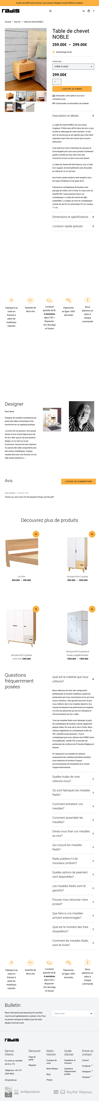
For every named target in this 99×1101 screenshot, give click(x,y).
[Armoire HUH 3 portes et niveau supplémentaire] (77, 628)
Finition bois (56, 61)
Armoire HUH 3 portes (21, 655)
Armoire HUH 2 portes (77, 576)
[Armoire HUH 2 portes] (77, 553)
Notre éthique (52, 1069)
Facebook (86, 1066)
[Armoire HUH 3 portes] (21, 628)
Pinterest (86, 1077)
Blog (48, 1074)
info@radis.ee (11, 1080)
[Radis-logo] (10, 11)
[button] (50, 11)
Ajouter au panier (72, 89)
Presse (49, 1080)
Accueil (8, 22)
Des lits (17, 22)
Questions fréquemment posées (70, 1071)
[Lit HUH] (21, 553)
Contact (85, 1060)
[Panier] (88, 11)
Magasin (32, 1065)
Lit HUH (21, 576)
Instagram (86, 1071)
